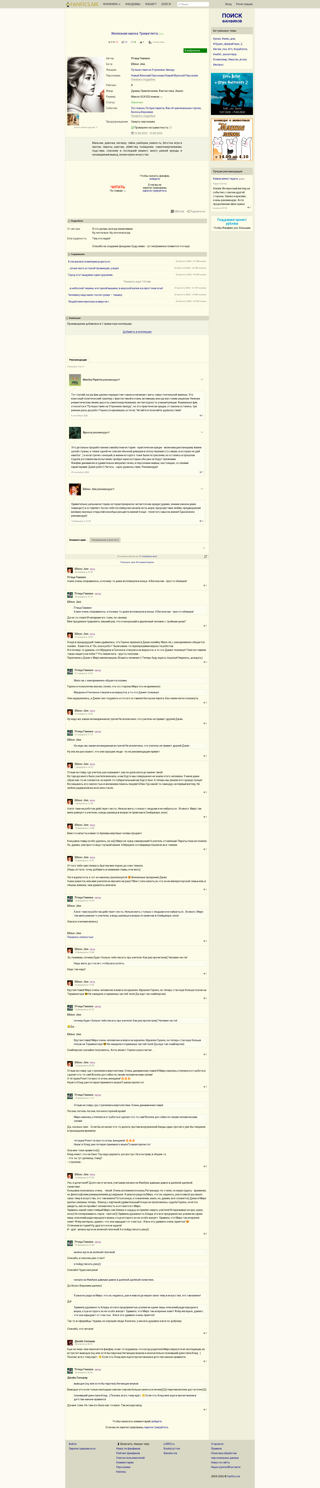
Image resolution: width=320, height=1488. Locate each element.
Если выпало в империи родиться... (89, 261)
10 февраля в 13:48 (84, 828)
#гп (230, 49)
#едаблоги (240, 49)
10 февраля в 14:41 (84, 860)
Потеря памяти (155, 108)
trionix (217, 188)
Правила (216, 1448)
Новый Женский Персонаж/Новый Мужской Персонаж (164, 75)
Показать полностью (80, 937)
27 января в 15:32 (84, 673)
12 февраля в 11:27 (84, 1098)
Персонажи (123, 1467)
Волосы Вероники (142, 112)
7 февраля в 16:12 (84, 767)
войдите (155, 178)
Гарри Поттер (220, 184)
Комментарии (125, 1462)
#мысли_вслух (237, 59)
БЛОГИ (166, 4)
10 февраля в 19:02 (84, 985)
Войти (72, 1443)
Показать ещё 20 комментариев (137, 562)
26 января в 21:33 (84, 572)
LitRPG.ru (169, 1443)
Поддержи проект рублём (232, 221)
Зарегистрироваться (82, 1448)
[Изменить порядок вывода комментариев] (205, 556)
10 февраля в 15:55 (84, 901)
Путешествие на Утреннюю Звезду (152, 69)
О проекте (217, 1443)
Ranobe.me (170, 1453)
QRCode (179, 211)
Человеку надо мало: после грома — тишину (95, 294)
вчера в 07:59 (220, 208)
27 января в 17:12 (84, 734)
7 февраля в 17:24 (84, 803)
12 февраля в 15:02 (84, 1177)
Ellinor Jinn (138, 64)
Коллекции (75, 318)
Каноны (121, 1471)
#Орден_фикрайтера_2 (227, 43)
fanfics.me (233, 1476)
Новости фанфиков (128, 1448)
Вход (228, 4)
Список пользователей (130, 1457)
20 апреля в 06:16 (83, 1344)
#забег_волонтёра (224, 54)
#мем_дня (228, 38)
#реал (217, 38)
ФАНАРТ (151, 4)
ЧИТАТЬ (118, 187)
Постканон (137, 108)
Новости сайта (220, 1462)
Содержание (78, 254)
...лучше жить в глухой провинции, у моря (93, 268)
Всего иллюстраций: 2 (85, 127)
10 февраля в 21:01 (84, 1009)
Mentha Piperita (92, 379)
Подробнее (77, 221)
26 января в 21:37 (84, 597)
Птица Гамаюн (140, 58)
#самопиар (220, 59)
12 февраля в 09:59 (84, 1065)
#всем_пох (220, 49)
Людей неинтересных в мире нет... (89, 301)
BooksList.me (172, 1448)
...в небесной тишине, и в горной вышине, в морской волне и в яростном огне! (115, 288)
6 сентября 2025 (79, 415)
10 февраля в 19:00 (84, 952)
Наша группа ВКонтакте (226, 1467)
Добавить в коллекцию (137, 331)
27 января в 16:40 (84, 714)
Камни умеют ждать (225, 178)
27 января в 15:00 (84, 637)
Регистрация (244, 4)
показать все (149, 556)
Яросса (87, 432)
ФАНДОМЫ (132, 4)
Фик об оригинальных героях (183, 108)
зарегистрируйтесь (155, 190)
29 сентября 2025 (80, 472)
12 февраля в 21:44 (84, 1245)
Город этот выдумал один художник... (91, 274)
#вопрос (218, 64)
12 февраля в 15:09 (81, 521)
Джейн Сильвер (85, 1341)
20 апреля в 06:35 (83, 1372)
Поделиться (197, 211)
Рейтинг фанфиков (128, 1453)
